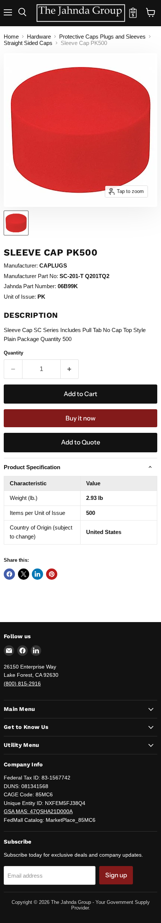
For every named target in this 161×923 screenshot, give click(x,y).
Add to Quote (80, 442)
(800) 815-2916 (22, 684)
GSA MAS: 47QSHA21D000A (38, 811)
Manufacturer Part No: (31, 276)
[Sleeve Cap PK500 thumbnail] (16, 223)
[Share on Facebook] (9, 574)
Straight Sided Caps (28, 43)
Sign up (116, 875)
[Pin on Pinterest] (51, 574)
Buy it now (80, 418)
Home (11, 36)
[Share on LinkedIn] (37, 574)
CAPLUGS (53, 265)
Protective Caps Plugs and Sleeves (102, 36)
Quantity (13, 353)
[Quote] (133, 16)
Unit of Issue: (20, 296)
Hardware (39, 36)
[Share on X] (23, 574)
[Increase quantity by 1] (70, 368)
